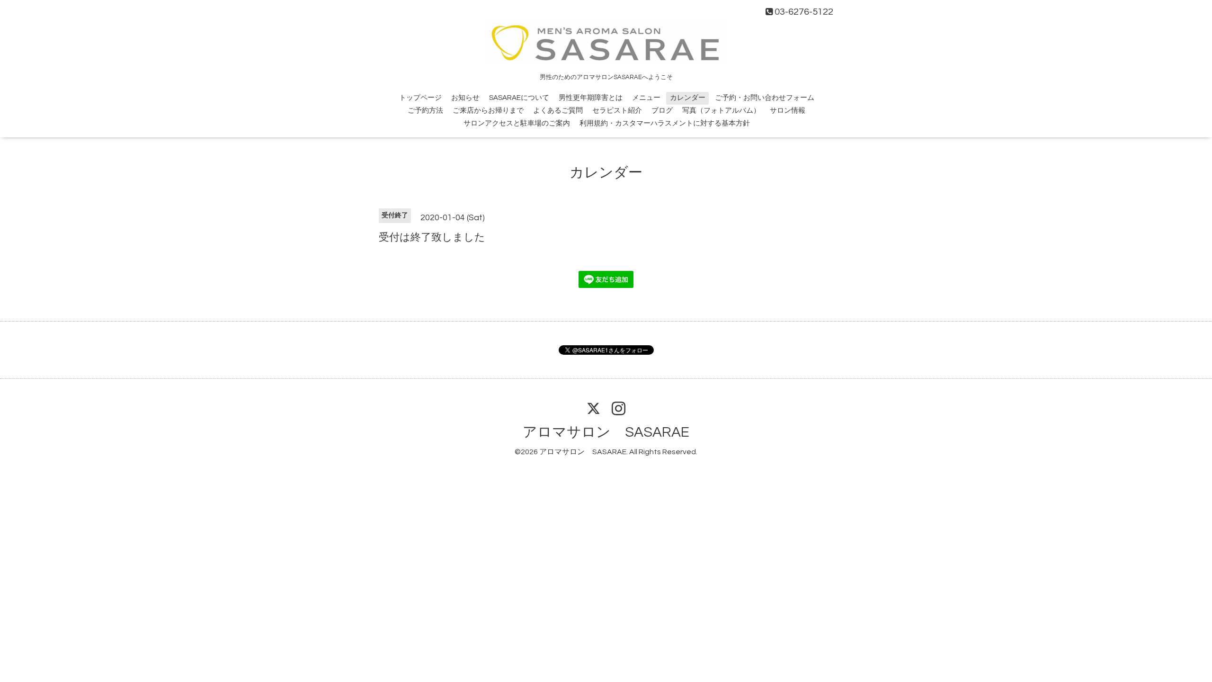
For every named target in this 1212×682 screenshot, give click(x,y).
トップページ (420, 97)
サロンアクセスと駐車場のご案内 (516, 123)
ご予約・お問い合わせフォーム (764, 97)
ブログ (662, 110)
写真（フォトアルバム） (721, 110)
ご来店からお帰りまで (488, 110)
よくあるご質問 (558, 110)
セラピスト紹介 (617, 110)
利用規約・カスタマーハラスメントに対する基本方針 (664, 123)
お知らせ (465, 97)
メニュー (646, 97)
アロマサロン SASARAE (606, 432)
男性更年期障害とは (591, 97)
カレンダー (687, 97)
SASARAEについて (519, 97)
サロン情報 (787, 110)
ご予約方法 (425, 110)
